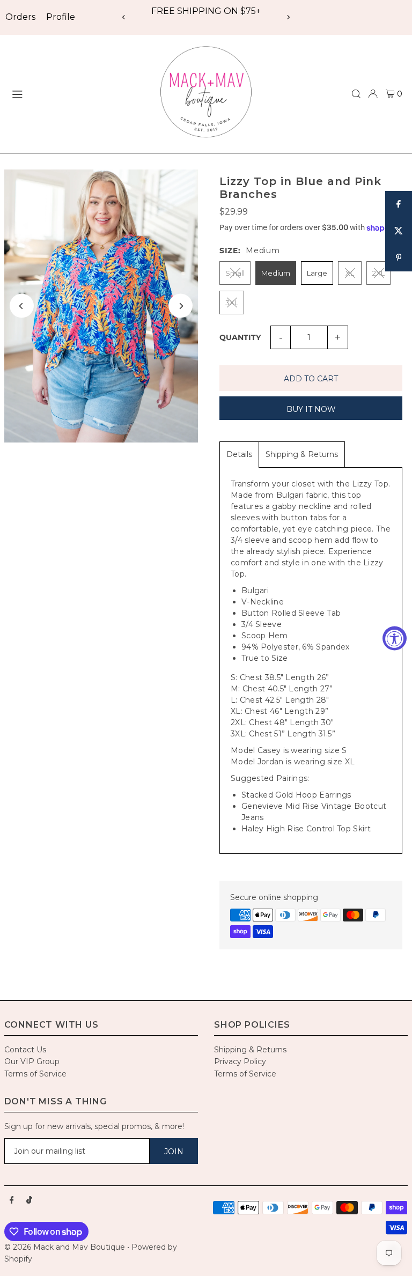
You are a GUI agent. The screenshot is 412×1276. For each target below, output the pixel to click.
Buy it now (311, 409)
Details (239, 454)
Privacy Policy (240, 1061)
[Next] (288, 17)
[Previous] (124, 17)
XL (349, 273)
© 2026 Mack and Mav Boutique (65, 1247)
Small (235, 273)
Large (317, 273)
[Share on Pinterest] (398, 258)
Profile (60, 17)
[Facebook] (12, 1200)
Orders (20, 17)
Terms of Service (35, 1074)
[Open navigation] (77, 93)
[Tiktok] (29, 1200)
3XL (231, 302)
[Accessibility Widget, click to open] (394, 638)
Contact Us (25, 1049)
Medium (275, 273)
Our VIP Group (32, 1061)
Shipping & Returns (302, 454)
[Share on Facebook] (398, 204)
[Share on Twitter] (398, 231)
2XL (378, 273)
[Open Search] (356, 94)
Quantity (240, 337)
